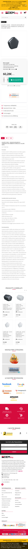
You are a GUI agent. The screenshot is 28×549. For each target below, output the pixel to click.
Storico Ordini (18, 502)
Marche (3, 515)
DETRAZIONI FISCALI (6, 505)
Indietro (3, 21)
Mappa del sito (18, 492)
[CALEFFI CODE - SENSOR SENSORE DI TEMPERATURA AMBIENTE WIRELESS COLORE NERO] (14, 43)
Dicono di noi (4, 496)
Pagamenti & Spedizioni (6, 498)
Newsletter (17, 506)
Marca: (4, 62)
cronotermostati (14, 370)
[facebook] (2, 484)
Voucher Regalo (5, 517)
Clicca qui (19, 547)
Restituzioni (17, 494)
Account (16, 500)
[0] (25, 13)
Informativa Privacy (6, 503)
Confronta (11, 85)
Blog (2, 513)
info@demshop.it (6, 474)
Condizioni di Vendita (6, 501)
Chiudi (25, 543)
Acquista (16, 80)
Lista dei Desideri (18, 504)
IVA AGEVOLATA (5, 507)
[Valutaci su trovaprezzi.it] (14, 95)
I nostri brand (14, 428)
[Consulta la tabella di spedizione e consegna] (16, 69)
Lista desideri (17, 85)
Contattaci (17, 490)
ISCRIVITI (14, 451)
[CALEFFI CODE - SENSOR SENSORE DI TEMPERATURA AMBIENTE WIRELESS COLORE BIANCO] (7, 325)
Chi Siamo (4, 490)
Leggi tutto (20, 471)
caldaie (14, 358)
